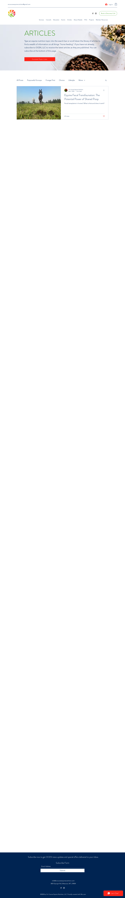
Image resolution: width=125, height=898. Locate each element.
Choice (62, 80)
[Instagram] (96, 13)
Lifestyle (71, 80)
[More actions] (104, 90)
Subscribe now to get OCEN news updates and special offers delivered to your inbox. (63, 857)
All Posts (20, 80)
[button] (116, 4)
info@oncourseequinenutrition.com (63, 881)
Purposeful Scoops (34, 80)
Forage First (50, 80)
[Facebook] (93, 13)
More (81, 80)
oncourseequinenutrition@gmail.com (19, 4)
